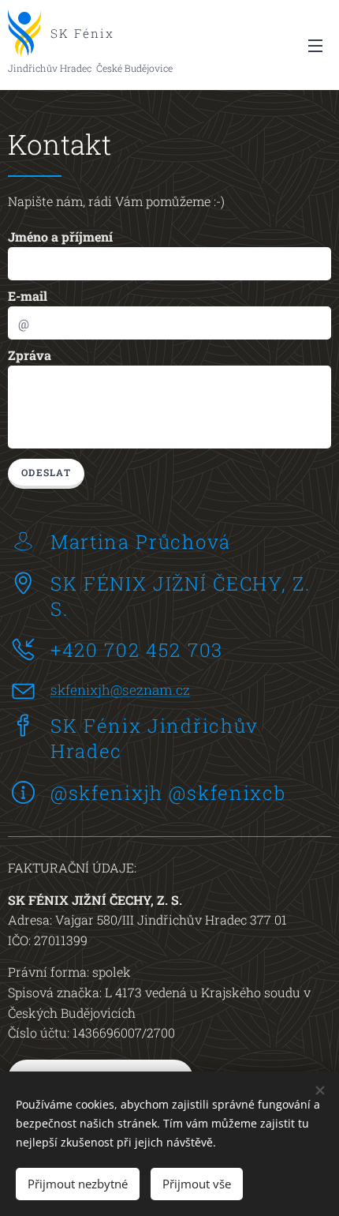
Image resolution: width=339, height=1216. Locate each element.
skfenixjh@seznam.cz (120, 690)
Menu (315, 45)
